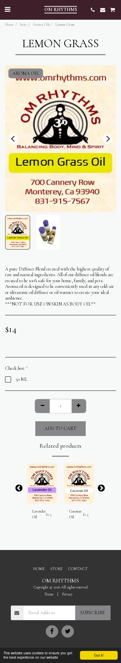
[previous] (13, 139)
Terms (48, 594)
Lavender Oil (39, 514)
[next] (108, 139)
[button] (7, 9)
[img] (42, 483)
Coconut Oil (75, 514)
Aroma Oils (41, 24)
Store (23, 24)
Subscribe (92, 613)
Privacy (67, 594)
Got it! (99, 655)
